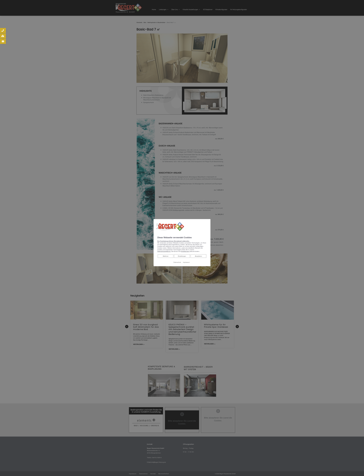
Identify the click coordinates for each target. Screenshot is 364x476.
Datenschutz (177, 262)
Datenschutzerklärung (164, 251)
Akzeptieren (198, 256)
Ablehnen (165, 256)
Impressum (186, 262)
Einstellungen (182, 256)
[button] (3, 30)
